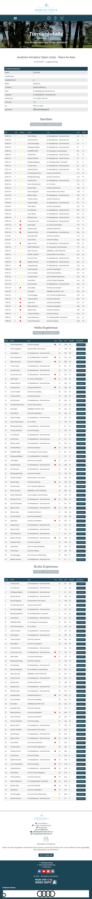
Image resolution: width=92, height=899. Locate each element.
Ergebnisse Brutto (54, 124)
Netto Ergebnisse (51, 572)
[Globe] (53, 871)
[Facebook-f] (39, 871)
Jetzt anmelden (46, 855)
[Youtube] (44, 871)
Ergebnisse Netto (37, 124)
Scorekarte (81, 345)
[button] (15, 18)
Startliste (38, 333)
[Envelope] (48, 871)
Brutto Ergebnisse (51, 333)
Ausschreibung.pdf (42, 109)
